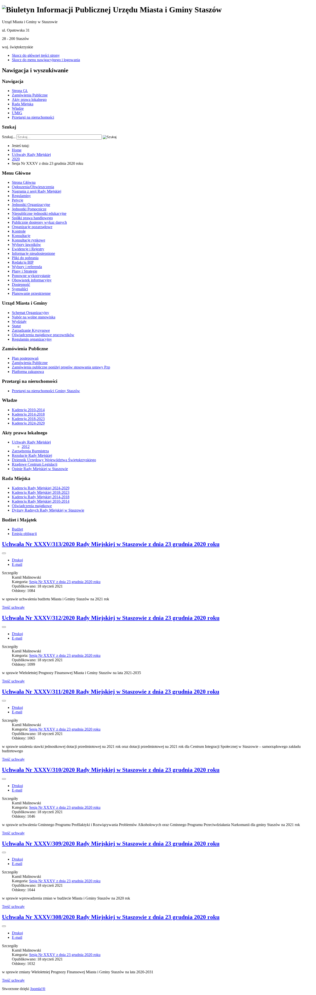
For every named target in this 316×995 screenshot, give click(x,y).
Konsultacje (21, 236)
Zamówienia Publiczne (30, 95)
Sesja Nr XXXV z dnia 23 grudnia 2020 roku (64, 582)
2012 (26, 446)
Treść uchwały (13, 607)
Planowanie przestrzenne (31, 293)
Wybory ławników (26, 244)
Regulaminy (21, 196)
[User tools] (4, 553)
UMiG (17, 113)
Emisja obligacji (24, 534)
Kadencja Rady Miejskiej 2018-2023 (40, 492)
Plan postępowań (25, 358)
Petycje (17, 200)
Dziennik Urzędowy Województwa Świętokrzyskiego (54, 460)
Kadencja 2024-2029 (28, 423)
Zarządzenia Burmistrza (30, 451)
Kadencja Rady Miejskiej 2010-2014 (40, 501)
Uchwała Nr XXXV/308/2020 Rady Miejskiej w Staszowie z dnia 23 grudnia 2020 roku (110, 917)
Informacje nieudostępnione (33, 253)
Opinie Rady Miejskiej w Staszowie (40, 469)
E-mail (17, 564)
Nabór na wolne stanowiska (33, 317)
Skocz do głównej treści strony (36, 55)
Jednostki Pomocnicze (29, 209)
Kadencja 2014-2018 (28, 414)
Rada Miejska (22, 104)
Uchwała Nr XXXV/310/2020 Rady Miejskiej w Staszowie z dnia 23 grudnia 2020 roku (110, 770)
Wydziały (19, 321)
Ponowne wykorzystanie (31, 276)
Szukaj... (9, 137)
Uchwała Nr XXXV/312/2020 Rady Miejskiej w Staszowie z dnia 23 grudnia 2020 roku (110, 618)
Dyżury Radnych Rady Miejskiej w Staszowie (48, 510)
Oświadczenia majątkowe (32, 506)
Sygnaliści (20, 289)
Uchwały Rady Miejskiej (31, 442)
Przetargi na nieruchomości (33, 117)
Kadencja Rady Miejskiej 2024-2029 (40, 488)
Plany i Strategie (24, 271)
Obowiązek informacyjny (32, 280)
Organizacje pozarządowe (32, 227)
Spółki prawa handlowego (32, 218)
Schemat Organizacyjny (30, 313)
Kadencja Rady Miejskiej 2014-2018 (40, 497)
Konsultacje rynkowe (28, 240)
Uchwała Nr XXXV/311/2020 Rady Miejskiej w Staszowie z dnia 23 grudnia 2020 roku (110, 691)
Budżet (17, 529)
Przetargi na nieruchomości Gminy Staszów (46, 391)
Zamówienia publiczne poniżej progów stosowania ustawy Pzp (61, 367)
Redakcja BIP (23, 262)
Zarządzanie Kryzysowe (31, 330)
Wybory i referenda (27, 267)
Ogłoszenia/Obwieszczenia (33, 187)
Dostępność (21, 284)
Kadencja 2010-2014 (28, 410)
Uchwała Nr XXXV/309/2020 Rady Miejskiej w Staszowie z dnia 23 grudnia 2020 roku (110, 843)
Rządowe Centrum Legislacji (34, 464)
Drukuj (17, 560)
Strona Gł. (20, 91)
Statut (16, 326)
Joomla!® (37, 989)
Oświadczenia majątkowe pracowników (43, 335)
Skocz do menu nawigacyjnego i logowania (46, 60)
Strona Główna (24, 182)
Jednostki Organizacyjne (31, 205)
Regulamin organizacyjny (32, 339)
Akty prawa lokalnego (29, 99)
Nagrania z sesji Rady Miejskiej (36, 191)
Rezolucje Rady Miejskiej (32, 455)
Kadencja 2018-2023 (28, 419)
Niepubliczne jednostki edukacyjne (39, 213)
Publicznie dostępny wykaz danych (39, 222)
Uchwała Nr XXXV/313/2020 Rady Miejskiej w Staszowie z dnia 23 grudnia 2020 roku (110, 544)
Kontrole (19, 231)
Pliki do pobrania (25, 258)
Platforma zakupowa (28, 371)
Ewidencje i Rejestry (28, 249)
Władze (18, 108)
